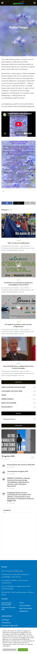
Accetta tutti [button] (23, 650)
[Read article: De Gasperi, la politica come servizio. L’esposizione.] (18, 307)
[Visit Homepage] (18, 3)
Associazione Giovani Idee (13, 387)
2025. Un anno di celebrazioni (18, 243)
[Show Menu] (2, 3)
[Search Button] (35, 3)
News (18, 240)
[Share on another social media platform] (30, 203)
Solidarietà (7, 407)
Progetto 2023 (8, 456)
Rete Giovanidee (8, 403)
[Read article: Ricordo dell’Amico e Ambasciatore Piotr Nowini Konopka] (18, 349)
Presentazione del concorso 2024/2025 (21, 465)
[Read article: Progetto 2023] (18, 441)
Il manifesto (6, 623)
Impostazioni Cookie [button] (10, 650)
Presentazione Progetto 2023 (17, 471)
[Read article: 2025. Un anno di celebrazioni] (18, 225)
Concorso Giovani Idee (11, 391)
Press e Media (7, 399)
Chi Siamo (5, 620)
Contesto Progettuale (9, 625)
